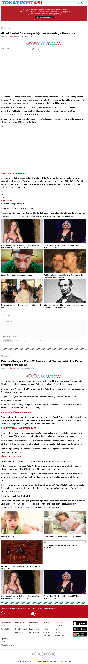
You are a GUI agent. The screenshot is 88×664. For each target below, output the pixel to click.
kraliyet (27, 507)
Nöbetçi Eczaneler (22, 629)
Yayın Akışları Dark (22, 626)
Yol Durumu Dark (7, 626)
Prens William (38, 507)
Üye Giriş (4, 639)
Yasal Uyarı (68, 661)
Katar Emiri (6, 507)
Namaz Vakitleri (35, 626)
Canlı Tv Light (6, 629)
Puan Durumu (34, 629)
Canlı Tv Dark (20, 623)
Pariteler (47, 635)
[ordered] (31, 340)
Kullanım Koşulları (58, 661)
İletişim (27, 661)
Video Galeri (59, 626)
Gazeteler (58, 632)
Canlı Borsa (33, 623)
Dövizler (47, 626)
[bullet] (34, 340)
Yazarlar (58, 629)
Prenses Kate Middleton (53, 507)
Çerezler (44, 661)
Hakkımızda (20, 661)
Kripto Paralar (49, 632)
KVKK (50, 661)
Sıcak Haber (59, 635)
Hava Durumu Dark (8, 623)
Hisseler (47, 629)
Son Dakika (19, 632)
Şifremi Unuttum (7, 645)
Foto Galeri (59, 623)
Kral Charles (18, 507)
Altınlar (47, 623)
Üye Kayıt (4, 642)
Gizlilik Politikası (35, 661)
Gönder (8, 341)
